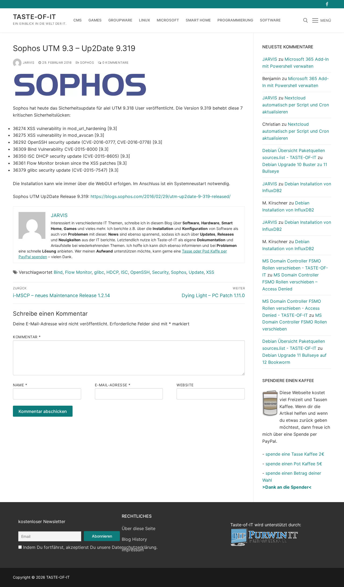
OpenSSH (140, 272)
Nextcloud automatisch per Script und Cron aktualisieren (295, 104)
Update (196, 272)
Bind (58, 272)
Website (185, 385)
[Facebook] (327, 4)
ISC (124, 272)
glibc (99, 272)
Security (160, 272)
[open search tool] (305, 20)
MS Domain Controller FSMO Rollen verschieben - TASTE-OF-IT (295, 268)
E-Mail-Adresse (113, 385)
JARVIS (28, 62)
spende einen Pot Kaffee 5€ (294, 463)
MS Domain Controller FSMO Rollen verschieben (294, 322)
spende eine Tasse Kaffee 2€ (295, 454)
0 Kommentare (115, 62)
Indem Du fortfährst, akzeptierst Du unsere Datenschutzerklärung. (90, 547)
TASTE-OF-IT (34, 17)
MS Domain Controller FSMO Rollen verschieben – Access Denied (290, 281)
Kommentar (27, 337)
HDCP (112, 272)
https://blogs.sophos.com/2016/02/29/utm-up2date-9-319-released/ (160, 196)
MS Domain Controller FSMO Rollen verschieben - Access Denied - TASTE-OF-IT (291, 308)
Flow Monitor (78, 272)
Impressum (133, 549)
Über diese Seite (138, 528)
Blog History (134, 539)
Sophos (86, 62)
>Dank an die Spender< (286, 487)
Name (20, 385)
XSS (210, 272)
